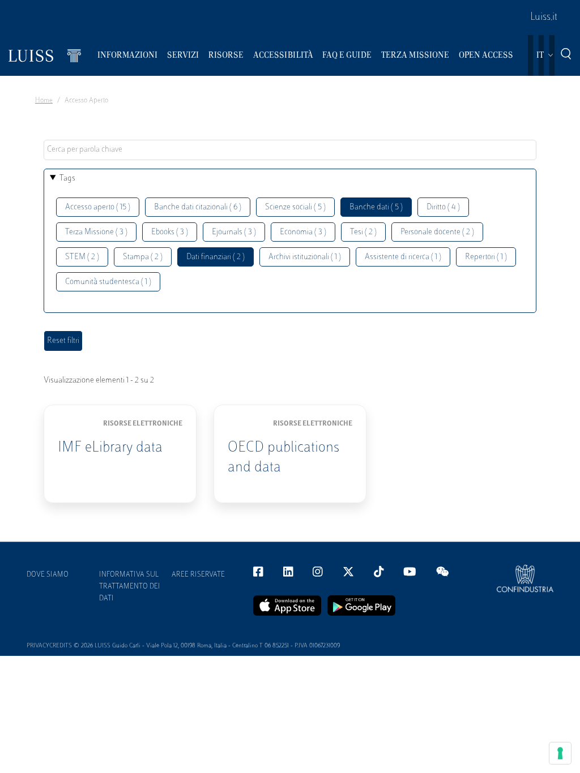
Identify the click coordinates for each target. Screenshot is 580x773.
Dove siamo (48, 575)
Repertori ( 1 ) (486, 257)
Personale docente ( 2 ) (437, 232)
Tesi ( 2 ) (363, 232)
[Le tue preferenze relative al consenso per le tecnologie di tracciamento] (560, 753)
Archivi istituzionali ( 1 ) (304, 257)
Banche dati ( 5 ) (376, 207)
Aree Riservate (198, 575)
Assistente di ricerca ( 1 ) (403, 257)
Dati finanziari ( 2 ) (215, 257)
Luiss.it (543, 17)
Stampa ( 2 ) (143, 257)
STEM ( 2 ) (82, 257)
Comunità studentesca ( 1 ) (108, 282)
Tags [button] (67, 178)
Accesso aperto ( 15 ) (97, 207)
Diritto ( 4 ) (443, 207)
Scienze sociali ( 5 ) (295, 207)
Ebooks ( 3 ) (169, 232)
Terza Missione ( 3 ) (96, 232)
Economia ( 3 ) (303, 232)
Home (44, 100)
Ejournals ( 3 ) (234, 232)
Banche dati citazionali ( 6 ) (197, 207)
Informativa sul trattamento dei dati (129, 587)
